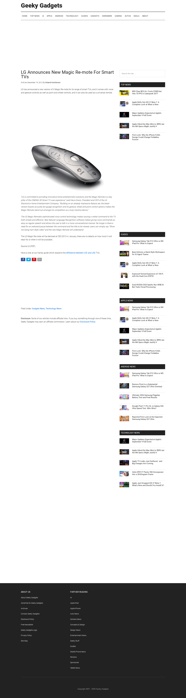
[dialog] (93, 349)
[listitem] (93, 342)
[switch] (124, 348)
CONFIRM (75, 386)
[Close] (136, 308)
